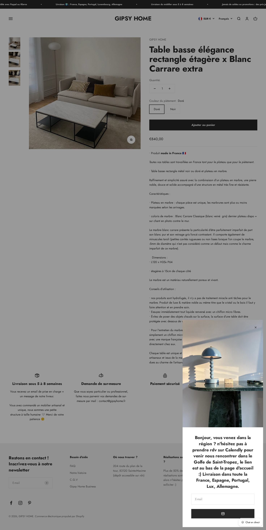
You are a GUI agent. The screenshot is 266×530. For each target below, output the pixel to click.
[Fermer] (255, 327)
